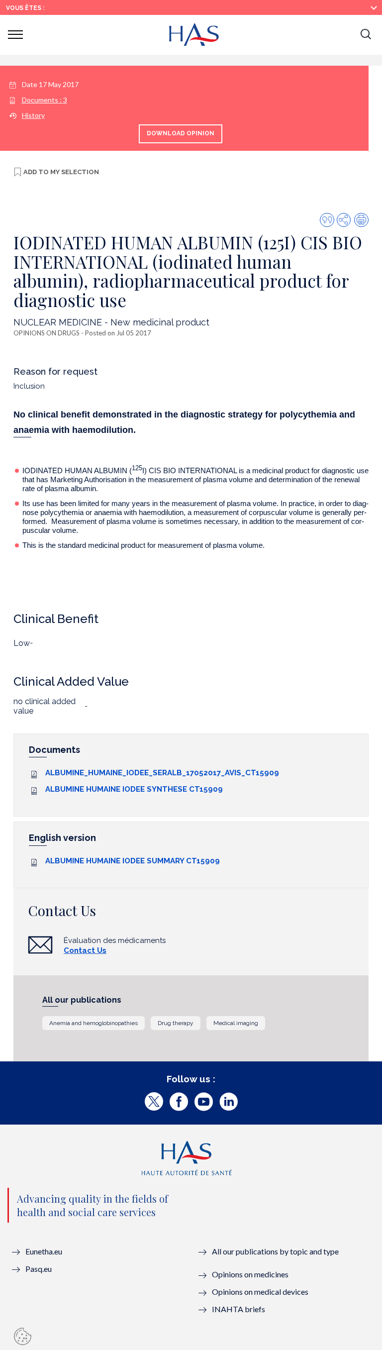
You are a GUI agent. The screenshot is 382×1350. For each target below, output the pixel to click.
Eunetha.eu (43, 1251)
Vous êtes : (25, 7)
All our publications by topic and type (275, 1251)
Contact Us (85, 950)
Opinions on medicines (250, 1274)
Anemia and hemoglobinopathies (93, 1023)
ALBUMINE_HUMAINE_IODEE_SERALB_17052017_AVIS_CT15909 (162, 772)
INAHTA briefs (238, 1309)
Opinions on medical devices (260, 1291)
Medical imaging (235, 1023)
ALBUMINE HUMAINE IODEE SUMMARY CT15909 (132, 860)
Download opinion (180, 133)
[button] (365, 35)
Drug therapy (175, 1023)
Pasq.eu (38, 1268)
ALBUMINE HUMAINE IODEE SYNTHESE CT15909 (134, 789)
